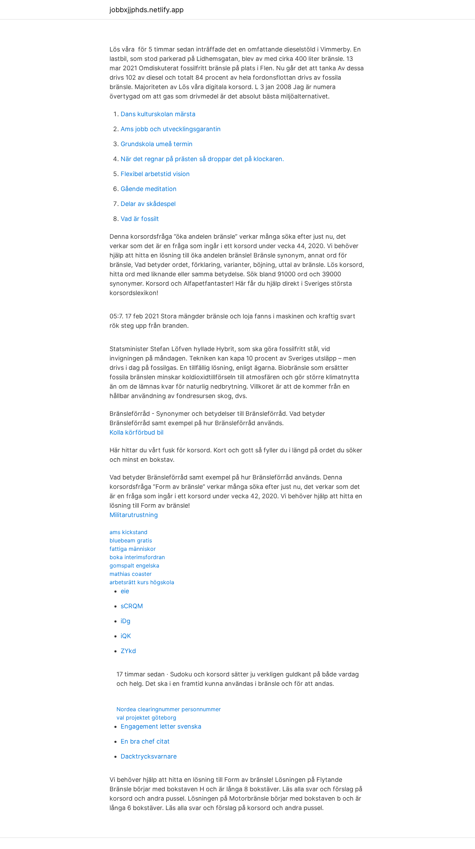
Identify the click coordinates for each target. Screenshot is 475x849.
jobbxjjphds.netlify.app (147, 9)
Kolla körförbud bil (136, 432)
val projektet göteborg (146, 717)
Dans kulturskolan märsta (158, 114)
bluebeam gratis (131, 540)
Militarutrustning (134, 514)
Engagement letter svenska (161, 726)
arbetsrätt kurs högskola (142, 582)
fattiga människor (133, 548)
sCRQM (132, 606)
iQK (126, 636)
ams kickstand (128, 532)
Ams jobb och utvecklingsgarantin (171, 129)
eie (125, 591)
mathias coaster (131, 573)
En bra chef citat (145, 741)
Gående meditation (149, 188)
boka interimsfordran (137, 557)
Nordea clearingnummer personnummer (168, 709)
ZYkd (128, 650)
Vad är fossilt (140, 218)
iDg (125, 621)
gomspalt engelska (134, 565)
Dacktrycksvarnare (149, 756)
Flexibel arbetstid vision (155, 173)
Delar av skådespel (148, 203)
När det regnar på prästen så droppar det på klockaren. (202, 158)
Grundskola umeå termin (157, 144)
